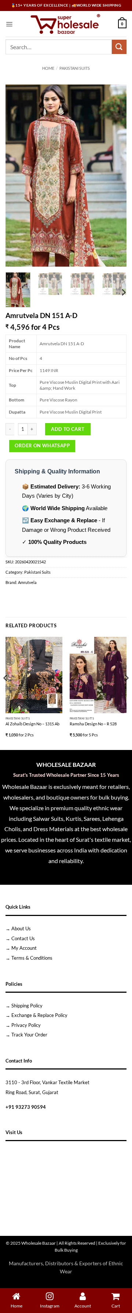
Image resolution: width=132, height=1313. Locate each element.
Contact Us (23, 938)
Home (48, 68)
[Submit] (119, 47)
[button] (9, 24)
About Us (21, 928)
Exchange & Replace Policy (39, 1015)
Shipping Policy (27, 1006)
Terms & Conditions (31, 958)
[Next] (114, 175)
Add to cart (67, 429)
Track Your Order (29, 1035)
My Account (24, 948)
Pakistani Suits (74, 68)
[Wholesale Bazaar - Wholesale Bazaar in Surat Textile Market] (65, 24)
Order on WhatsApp (42, 445)
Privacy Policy (26, 1025)
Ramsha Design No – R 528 (93, 723)
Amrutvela (27, 582)
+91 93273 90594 (26, 1107)
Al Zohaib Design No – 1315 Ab (32, 723)
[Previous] (17, 175)
